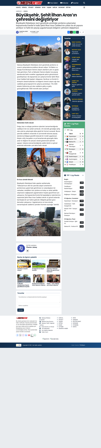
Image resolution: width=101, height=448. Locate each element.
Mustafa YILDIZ (76, 49)
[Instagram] (23, 335)
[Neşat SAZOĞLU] (67, 44)
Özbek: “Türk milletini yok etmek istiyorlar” (53, 284)
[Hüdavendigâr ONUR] (67, 67)
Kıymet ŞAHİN (76, 57)
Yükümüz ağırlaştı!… (78, 101)
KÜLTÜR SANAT (77, 321)
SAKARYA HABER (63, 328)
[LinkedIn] (26, 335)
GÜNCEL (24, 7)
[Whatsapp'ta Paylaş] (74, 32)
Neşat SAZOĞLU (76, 42)
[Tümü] (83, 38)
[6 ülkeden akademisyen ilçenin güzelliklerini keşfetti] (24, 278)
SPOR (43, 7)
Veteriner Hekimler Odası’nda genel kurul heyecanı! (53, 270)
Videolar (65, 3)
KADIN (60, 325)
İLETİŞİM (61, 326)
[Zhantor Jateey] (21, 248)
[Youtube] (29, 335)
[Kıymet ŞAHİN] (67, 59)
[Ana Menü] (84, 7)
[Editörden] (67, 108)
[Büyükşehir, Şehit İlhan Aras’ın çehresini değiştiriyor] (39, 49)
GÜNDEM (38, 7)
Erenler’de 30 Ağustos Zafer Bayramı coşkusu (38, 284)
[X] (20, 335)
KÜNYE (75, 326)
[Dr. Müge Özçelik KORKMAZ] (67, 91)
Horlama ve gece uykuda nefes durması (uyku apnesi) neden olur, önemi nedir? (77, 94)
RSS (19, 345)
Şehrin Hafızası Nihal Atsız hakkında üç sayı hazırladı (77, 69)
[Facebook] (17, 335)
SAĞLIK (55, 7)
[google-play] (54, 339)
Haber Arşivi (45, 332)
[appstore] (46, 339)
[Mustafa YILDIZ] (67, 51)
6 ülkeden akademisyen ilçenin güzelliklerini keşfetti (23, 285)
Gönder (20, 310)
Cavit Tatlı (75, 113)
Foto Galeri (54, 3)
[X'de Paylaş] (71, 32)
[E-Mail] (27, 251)
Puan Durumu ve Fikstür (48, 326)
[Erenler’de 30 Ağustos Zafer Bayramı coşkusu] (39, 278)
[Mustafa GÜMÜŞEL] (67, 100)
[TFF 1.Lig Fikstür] (83, 175)
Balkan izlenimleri (77, 76)
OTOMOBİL (76, 325)
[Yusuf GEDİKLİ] (67, 75)
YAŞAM (49, 7)
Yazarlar (75, 3)
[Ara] (84, 3)
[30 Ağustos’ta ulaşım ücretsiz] (39, 263)
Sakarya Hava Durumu (47, 321)
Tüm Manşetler (46, 328)
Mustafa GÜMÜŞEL (77, 99)
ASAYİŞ (18, 7)
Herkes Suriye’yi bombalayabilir (76, 116)
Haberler (19, 11)
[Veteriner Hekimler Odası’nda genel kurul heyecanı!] (53, 263)
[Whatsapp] (35, 335)
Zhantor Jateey (31, 247)
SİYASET (31, 7)
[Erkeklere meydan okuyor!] (24, 263)
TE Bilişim (82, 345)
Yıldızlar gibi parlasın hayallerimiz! (75, 60)
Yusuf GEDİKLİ (76, 74)
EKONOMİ (61, 7)
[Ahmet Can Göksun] (67, 83)
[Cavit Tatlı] (67, 115)
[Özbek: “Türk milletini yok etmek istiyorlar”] (53, 278)
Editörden (75, 106)
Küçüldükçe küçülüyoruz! (75, 109)
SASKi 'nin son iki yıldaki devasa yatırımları (77, 45)
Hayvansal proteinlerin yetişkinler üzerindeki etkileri (77, 52)
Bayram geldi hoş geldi (77, 85)
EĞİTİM (68, 7)
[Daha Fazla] (77, 32)
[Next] (32, 335)
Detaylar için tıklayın (74, 169)
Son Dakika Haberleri (47, 330)
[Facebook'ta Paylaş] (68, 32)
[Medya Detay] (29, 3)
